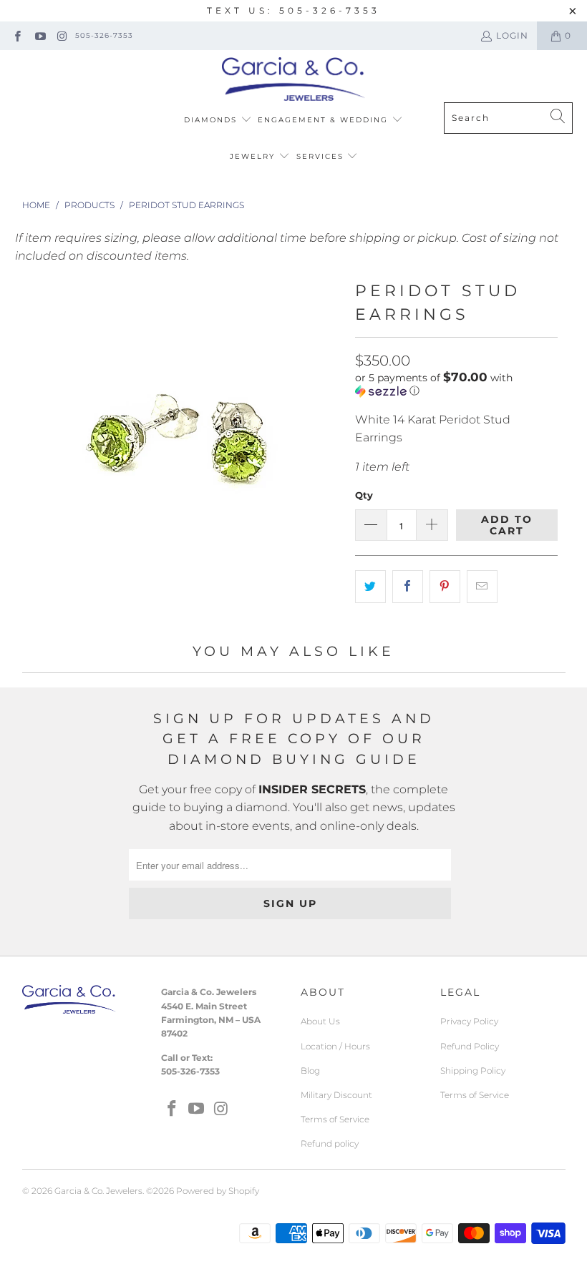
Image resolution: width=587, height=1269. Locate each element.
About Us (320, 1021)
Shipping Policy (472, 1070)
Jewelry (254, 156)
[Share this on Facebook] (407, 586)
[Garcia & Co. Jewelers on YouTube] (39, 35)
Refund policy (330, 1143)
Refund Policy (469, 1046)
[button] (456, 384)
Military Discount (336, 1094)
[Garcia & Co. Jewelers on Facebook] (17, 35)
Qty (364, 495)
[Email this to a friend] (482, 586)
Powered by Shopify (217, 1190)
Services (321, 156)
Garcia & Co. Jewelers (98, 1190)
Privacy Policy (469, 1021)
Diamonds (212, 119)
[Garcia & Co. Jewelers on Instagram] (62, 35)
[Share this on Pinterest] (445, 586)
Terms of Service (335, 1119)
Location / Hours (335, 1046)
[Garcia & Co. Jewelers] (293, 79)
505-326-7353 (104, 35)
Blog (310, 1070)
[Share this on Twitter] (370, 586)
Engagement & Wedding (325, 119)
